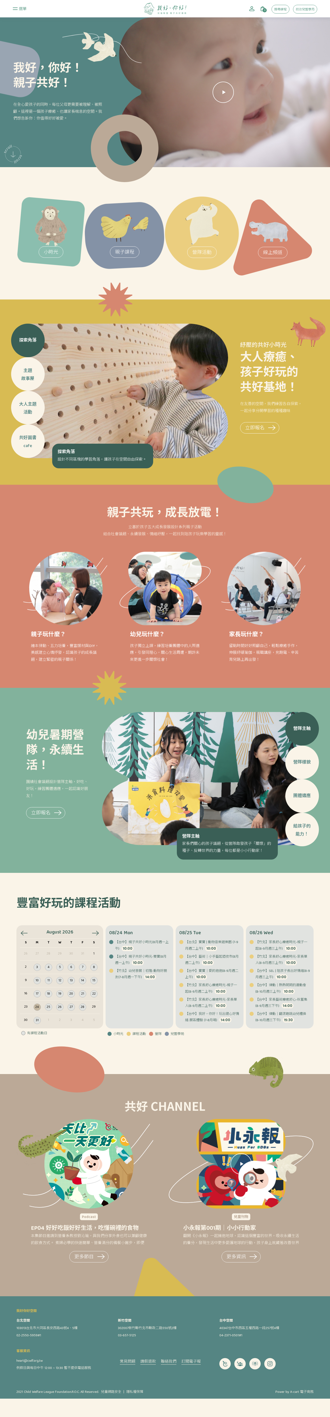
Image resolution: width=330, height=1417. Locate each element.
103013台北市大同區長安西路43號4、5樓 (47, 1328)
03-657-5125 (127, 1336)
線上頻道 (272, 253)
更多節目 (84, 1257)
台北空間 (23, 1321)
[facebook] (240, 1363)
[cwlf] (225, 1363)
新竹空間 (124, 1321)
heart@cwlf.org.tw (29, 1361)
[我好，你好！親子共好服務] (165, 9)
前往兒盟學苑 (305, 10)
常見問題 (127, 1362)
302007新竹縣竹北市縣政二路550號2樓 (147, 1328)
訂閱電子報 (191, 1362)
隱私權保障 (134, 1392)
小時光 (51, 252)
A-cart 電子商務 (302, 1392)
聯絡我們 (168, 1362)
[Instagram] (270, 1363)
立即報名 (255, 428)
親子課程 (124, 252)
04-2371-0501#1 (230, 1336)
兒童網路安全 (111, 1392)
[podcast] (255, 1363)
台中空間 (226, 1321)
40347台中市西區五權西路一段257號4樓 (249, 1328)
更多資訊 (236, 1257)
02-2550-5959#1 (28, 1336)
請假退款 (148, 1362)
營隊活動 (202, 253)
